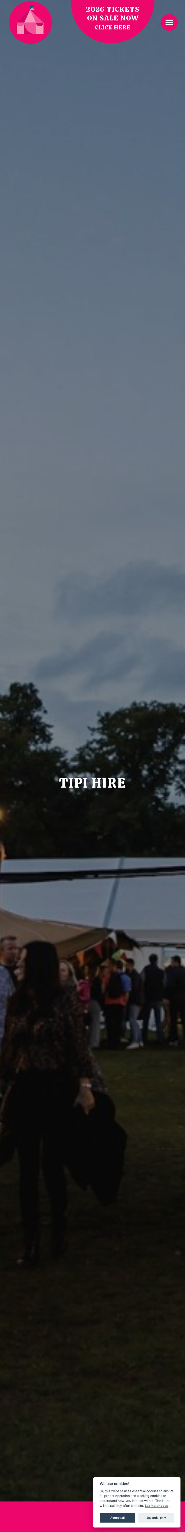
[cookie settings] (181, 1528)
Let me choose (156, 1505)
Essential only (156, 1517)
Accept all (117, 1517)
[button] (169, 22)
